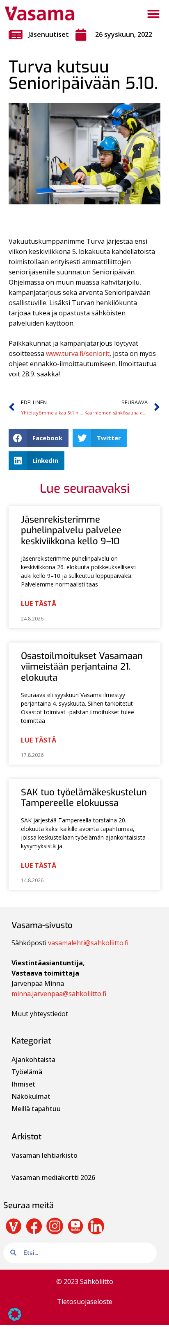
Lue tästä (38, 603)
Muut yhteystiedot (39, 1013)
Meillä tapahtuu (36, 1108)
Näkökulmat (30, 1096)
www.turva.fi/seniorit (78, 353)
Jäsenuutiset (48, 34)
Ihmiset (23, 1084)
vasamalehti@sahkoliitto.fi (88, 942)
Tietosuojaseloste (84, 1301)
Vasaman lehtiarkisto (45, 1155)
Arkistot (26, 1136)
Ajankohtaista (33, 1059)
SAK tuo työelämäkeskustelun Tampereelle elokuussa (84, 797)
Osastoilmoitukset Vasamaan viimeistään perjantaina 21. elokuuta (82, 667)
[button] (153, 14)
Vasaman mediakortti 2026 (53, 1177)
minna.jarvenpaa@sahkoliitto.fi (58, 993)
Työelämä (26, 1071)
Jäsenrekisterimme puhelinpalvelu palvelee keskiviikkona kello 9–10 (71, 530)
